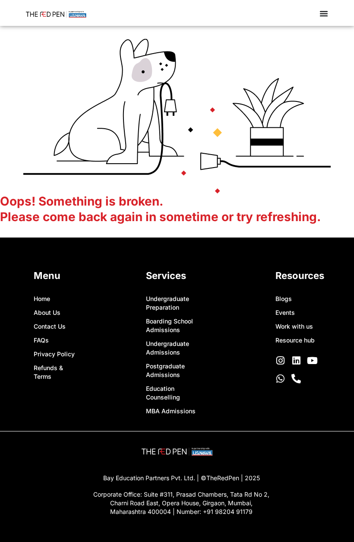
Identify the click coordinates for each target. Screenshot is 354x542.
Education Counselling (163, 393)
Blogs (283, 298)
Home (42, 298)
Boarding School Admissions (169, 325)
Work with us (294, 326)
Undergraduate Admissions (167, 348)
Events (285, 312)
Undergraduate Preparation (167, 303)
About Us (47, 312)
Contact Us (50, 326)
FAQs (41, 340)
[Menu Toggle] (323, 13)
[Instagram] (280, 360)
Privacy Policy (54, 354)
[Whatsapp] (280, 379)
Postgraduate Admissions (165, 370)
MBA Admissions (171, 411)
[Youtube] (312, 360)
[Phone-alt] (296, 379)
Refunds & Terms (48, 372)
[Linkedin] (296, 360)
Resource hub (295, 340)
